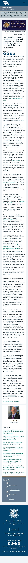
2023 (6, 14)
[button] (24, 2)
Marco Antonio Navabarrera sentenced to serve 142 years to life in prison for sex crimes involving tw (14, 455)
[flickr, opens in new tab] (16, 543)
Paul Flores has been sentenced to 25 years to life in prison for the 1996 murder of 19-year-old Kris (12, 461)
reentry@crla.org (12, 395)
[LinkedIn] (11, 54)
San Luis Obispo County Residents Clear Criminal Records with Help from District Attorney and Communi (13, 15)
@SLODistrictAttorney (14, 490)
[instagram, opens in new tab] (19, 543)
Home (2, 12)
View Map (15, 529)
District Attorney (6, 8)
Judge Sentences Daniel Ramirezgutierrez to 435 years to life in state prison (14, 473)
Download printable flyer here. (11, 401)
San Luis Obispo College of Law (11, 248)
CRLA (16, 241)
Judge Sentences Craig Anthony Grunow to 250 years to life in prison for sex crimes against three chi (13, 438)
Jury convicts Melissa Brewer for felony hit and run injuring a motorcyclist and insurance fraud (13, 448)
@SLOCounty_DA (13, 485)
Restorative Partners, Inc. (9, 219)
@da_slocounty (12, 494)
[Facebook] (5, 54)
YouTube (11, 499)
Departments (8, 12)
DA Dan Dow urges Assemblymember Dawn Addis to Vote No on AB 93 (12, 443)
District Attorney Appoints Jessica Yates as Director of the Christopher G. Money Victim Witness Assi (13, 431)
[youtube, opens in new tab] (12, 543)
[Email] (14, 54)
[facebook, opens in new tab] (9, 543)
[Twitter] (8, 54)
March (10, 14)
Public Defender (16, 160)
